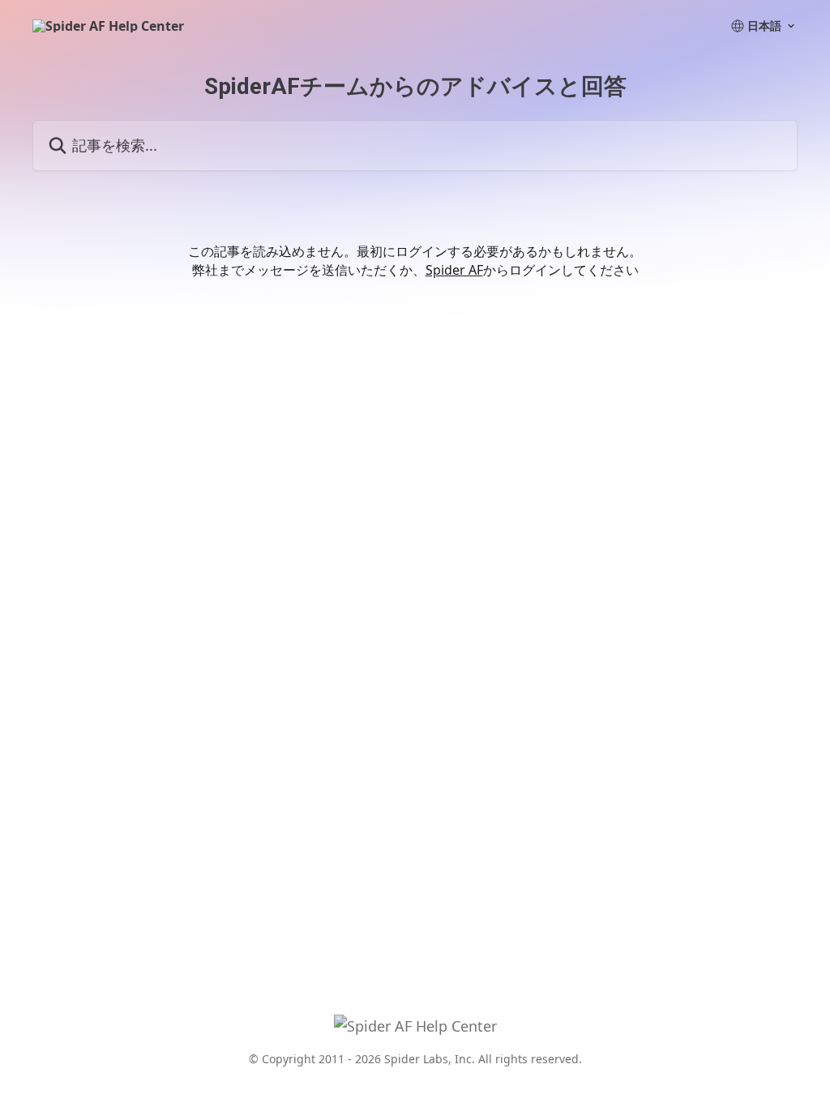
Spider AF (454, 270)
